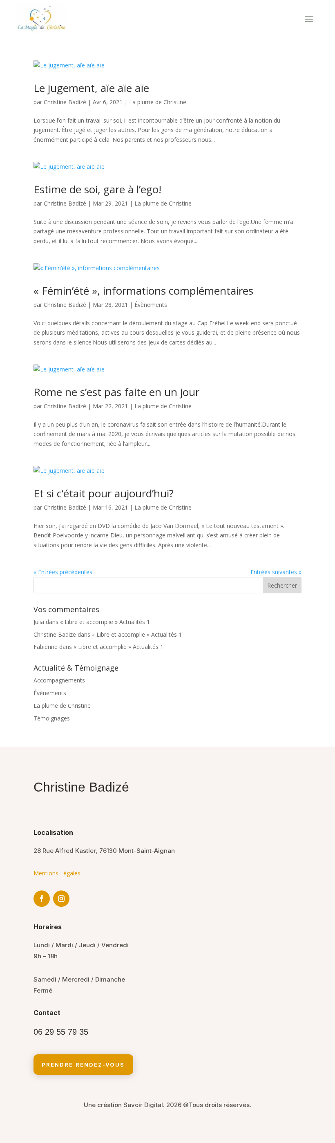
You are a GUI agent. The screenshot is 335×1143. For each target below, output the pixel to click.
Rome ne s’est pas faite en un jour (116, 392)
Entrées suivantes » (276, 572)
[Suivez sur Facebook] (42, 898)
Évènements (150, 305)
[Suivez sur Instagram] (61, 898)
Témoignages (52, 718)
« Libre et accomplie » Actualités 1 (105, 622)
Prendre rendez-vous (83, 1064)
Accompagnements (59, 680)
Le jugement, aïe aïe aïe (91, 88)
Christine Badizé (65, 102)
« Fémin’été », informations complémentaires (143, 290)
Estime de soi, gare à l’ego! (97, 189)
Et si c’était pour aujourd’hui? (104, 493)
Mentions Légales (57, 873)
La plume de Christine (157, 102)
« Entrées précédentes (63, 572)
